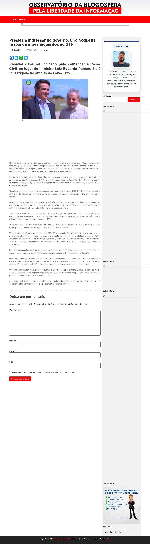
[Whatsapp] (127, 19)
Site (11, 362)
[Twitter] (122, 19)
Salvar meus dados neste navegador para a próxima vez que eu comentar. (44, 372)
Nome (12, 341)
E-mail (13, 351)
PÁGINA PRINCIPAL (19, 19)
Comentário (15, 310)
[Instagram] (117, 19)
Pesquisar (107, 96)
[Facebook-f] (112, 19)
